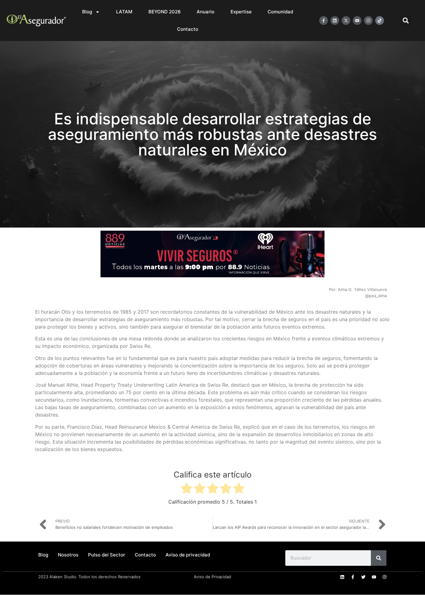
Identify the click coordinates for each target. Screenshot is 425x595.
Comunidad (280, 12)
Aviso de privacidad (188, 555)
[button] (406, 21)
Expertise (241, 12)
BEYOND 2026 (164, 12)
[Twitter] (363, 577)
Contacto (187, 29)
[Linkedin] (334, 20)
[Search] (378, 558)
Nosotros (68, 555)
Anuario (205, 12)
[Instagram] (368, 20)
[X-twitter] (346, 20)
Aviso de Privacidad (212, 576)
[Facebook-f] (323, 20)
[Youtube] (357, 20)
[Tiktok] (379, 20)
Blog (87, 12)
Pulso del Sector (106, 555)
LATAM (124, 12)
